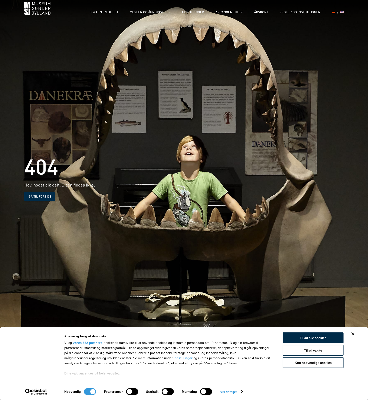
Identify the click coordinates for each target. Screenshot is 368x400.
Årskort (261, 12)
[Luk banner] (352, 333)
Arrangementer (229, 12)
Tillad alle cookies (313, 338)
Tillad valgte (313, 350)
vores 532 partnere (87, 343)
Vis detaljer (228, 391)
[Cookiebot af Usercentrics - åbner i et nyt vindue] (36, 392)
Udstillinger (193, 12)
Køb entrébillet (104, 12)
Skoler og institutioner (300, 12)
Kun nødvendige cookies (313, 363)
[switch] (132, 391)
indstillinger (183, 358)
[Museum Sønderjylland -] (37, 11)
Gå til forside (40, 196)
